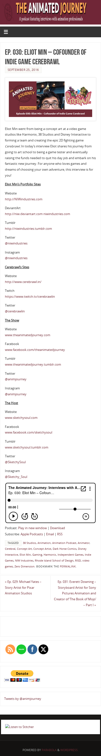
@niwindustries (16, 243)
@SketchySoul (15, 462)
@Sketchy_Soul (16, 477)
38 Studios (29, 543)
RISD (78, 560)
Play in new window (32, 528)
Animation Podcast (64, 543)
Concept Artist (42, 549)
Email (50, 534)
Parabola (49, 750)
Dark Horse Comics (64, 549)
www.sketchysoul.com (21, 418)
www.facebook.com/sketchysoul (28, 432)
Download (57, 528)
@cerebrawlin (15, 311)
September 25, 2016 (23, 70)
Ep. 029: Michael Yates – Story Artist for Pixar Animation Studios (23, 588)
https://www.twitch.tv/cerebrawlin (30, 297)
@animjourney (15, 379)
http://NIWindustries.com (23, 199)
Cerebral (10, 549)
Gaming (37, 554)
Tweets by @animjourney (22, 699)
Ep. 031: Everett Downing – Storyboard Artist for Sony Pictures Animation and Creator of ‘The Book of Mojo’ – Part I (75, 593)
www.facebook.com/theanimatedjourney (35, 350)
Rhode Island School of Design (54, 560)
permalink (68, 566)
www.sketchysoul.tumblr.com (26, 447)
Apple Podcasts (32, 534)
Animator (83, 543)
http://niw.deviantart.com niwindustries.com (37, 214)
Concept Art (24, 549)
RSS (60, 534)
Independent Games (70, 554)
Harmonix (50, 554)
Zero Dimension (24, 566)
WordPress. (69, 750)
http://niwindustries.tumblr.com (28, 229)
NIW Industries (24, 560)
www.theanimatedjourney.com (27, 335)
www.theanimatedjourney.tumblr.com (33, 364)
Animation (44, 543)
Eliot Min (25, 554)
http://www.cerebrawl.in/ (23, 282)
